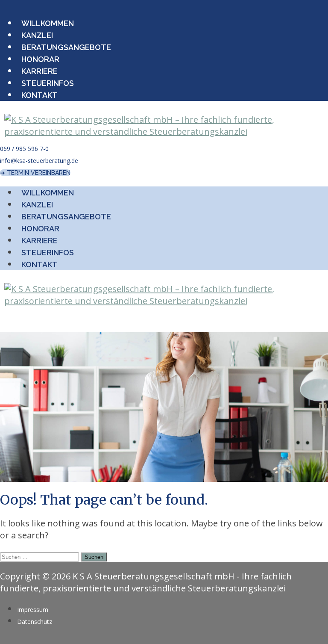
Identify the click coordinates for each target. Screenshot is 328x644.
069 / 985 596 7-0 (24, 149)
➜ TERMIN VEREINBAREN (35, 172)
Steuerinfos (47, 83)
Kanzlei (37, 35)
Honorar (40, 59)
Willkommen (47, 23)
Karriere (39, 71)
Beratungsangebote (66, 47)
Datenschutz (34, 621)
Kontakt (39, 95)
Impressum (32, 610)
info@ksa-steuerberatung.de (39, 161)
